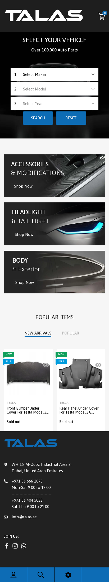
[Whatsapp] (15, 546)
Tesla (11, 403)
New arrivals (38, 333)
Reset (71, 118)
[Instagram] (6, 546)
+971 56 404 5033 (27, 500)
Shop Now (23, 186)
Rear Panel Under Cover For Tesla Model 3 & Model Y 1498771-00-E (79, 412)
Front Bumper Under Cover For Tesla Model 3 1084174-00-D (26, 412)
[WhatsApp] (23, 546)
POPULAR (70, 333)
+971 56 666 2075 (27, 481)
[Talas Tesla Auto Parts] (43, 16)
